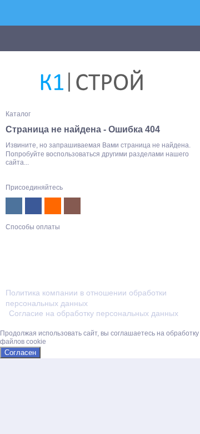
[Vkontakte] (14, 206)
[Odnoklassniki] (52, 206)
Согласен (20, 352)
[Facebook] (33, 206)
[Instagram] (72, 206)
